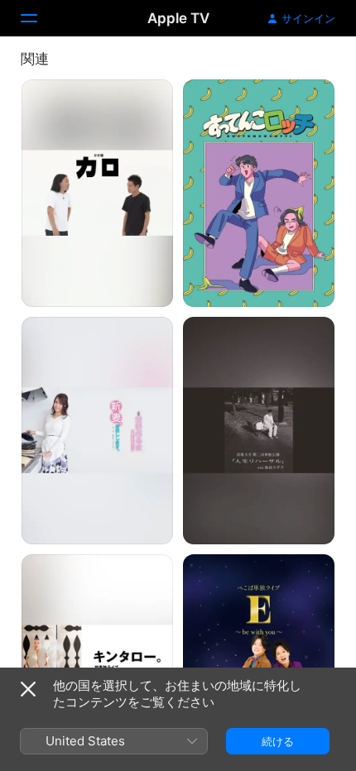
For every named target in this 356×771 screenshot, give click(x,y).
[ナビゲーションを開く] (39, 18)
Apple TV (178, 18)
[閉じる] (28, 689)
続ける (278, 741)
